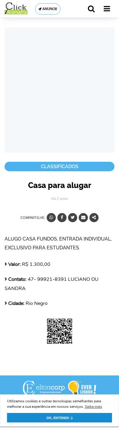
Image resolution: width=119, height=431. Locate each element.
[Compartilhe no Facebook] (62, 217)
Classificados (59, 166)
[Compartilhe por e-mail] (83, 217)
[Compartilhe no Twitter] (72, 217)
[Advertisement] (59, 90)
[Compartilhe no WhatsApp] (51, 217)
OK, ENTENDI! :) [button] (59, 418)
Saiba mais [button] (93, 406)
